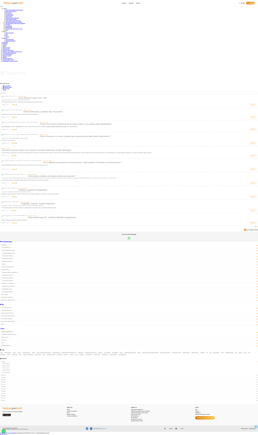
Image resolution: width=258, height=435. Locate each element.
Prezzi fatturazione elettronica (13, 20)
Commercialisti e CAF (8, 59)
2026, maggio (6, 363)
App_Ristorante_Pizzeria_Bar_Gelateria (15, 23)
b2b (236, 352)
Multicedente (8, 27)
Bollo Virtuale (3, 354)
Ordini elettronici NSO (10, 19)
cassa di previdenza (113, 354)
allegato (139, 352)
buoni (20, 354)
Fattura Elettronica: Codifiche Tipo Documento (43, 112)
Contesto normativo (72, 411)
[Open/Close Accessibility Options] (256, 427)
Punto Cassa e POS (136, 414)
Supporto (5, 38)
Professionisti (6, 49)
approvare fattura (216, 352)
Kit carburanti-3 (9, 14)
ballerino (240, 352)
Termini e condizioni (72, 416)
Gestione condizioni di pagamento (32, 190)
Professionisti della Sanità (9, 53)
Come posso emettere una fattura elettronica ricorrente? (51, 176)
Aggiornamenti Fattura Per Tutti (90, 352)
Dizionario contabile (6, 345)
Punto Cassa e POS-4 (10, 11)
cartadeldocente (105, 354)
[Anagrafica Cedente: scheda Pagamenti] (11, 202)
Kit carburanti (8, 26)
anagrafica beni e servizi (176, 352)
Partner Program (9, 33)
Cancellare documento (51, 354)
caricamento (82, 354)
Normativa (4, 340)
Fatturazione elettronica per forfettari (140, 411)
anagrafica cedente (186, 352)
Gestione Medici (6, 269)
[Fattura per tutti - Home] (13, 3)
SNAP (4, 264)
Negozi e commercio (8, 50)
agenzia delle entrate (56, 352)
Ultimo (256, 229)
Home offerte (7, 86)
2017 (3, 393)
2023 (3, 379)
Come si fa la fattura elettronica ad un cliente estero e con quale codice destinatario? (76, 124)
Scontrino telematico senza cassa (13, 28)
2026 (3, 361)
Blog (6, 35)
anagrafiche (202, 352)
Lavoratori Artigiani (7, 54)
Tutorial (7, 37)
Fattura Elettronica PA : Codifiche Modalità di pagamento (52, 217)
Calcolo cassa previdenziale (28, 354)
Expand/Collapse (256, 244)
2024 (3, 377)
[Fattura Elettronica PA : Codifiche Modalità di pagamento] (14, 216)
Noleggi (5, 57)
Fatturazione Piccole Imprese (9, 286)
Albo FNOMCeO (115, 352)
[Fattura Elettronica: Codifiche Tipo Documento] (12, 110)
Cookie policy (252, 428)
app (210, 352)
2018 (3, 391)
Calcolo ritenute (38, 354)
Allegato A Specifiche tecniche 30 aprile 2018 (150, 352)
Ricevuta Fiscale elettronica (12, 18)
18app (2, 352)
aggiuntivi (100, 352)
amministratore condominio (165, 352)
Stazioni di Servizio (7, 58)
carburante (66, 354)
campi (44, 354)
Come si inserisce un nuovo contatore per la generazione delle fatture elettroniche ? (75, 136)
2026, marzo (6, 367)
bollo (249, 352)
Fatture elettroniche (7, 247)
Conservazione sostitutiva (8, 255)
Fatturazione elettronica (7, 331)
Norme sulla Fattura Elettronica (9, 315)
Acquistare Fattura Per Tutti (8, 313)
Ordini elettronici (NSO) (7, 258)
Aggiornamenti (5, 337)
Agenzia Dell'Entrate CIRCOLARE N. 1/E (69, 352)
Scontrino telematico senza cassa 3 (14, 10)
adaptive (33, 352)
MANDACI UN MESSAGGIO (204, 418)
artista (222, 352)
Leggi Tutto (253, 104)
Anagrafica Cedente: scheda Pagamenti (38, 204)
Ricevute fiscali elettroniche (8, 266)
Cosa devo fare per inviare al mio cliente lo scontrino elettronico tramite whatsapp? (36, 150)
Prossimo (252, 229)
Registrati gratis (8, 87)
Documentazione (9, 39)
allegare (121, 352)
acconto (14, 352)
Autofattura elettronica (229, 352)
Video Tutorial (5, 294)
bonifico (8, 354)
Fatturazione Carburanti (8, 261)
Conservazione (9, 15)
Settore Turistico (7, 55)
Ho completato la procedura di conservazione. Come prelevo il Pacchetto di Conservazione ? (82, 162)
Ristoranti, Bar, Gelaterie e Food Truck (12, 51)
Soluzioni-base (6, 47)
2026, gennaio (6, 372)
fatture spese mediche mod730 (9, 300)
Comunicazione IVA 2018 (8, 277)
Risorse (138, 3)
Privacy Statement (11, 433)
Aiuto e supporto (107, 352)
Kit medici (7, 24)
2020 (3, 386)
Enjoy (6, 30)
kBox (3, 324)
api (207, 352)
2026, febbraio (6, 370)
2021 (3, 384)
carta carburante (89, 354)
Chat (5, 90)
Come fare (7, 88)
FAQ (6, 34)
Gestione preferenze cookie (202, 414)
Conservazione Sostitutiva (7, 297)
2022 (3, 382)
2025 (3, 375)
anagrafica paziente (194, 352)
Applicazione (8, 16)
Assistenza (198, 412)
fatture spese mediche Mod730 (9, 321)
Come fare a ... (5, 244)
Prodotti (124, 3)
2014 (3, 400)
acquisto (19, 352)
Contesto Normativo (10, 41)
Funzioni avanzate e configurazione (10, 272)
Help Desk (5, 42)
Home (4, 46)
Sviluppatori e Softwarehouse (10, 61)
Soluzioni (131, 3)
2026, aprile (6, 365)
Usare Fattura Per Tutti (7, 307)
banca (245, 352)
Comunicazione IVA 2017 (8, 275)
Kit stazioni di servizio (136, 419)
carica (76, 354)
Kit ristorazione (135, 416)
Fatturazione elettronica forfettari (13, 22)
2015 (3, 398)
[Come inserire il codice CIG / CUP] (9, 96)
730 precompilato (8, 352)
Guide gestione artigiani (8, 291)
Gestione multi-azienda (137, 420)
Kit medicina (134, 417)
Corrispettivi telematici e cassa (9, 253)
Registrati (5, 43)
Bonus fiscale (14, 354)
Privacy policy (244, 428)
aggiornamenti (80, 352)
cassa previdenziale (122, 354)
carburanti (71, 354)
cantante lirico (59, 354)
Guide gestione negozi (7, 288)
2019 (3, 388)
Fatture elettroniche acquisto (9, 250)
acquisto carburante (26, 352)
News (3, 342)
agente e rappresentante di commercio (44, 352)
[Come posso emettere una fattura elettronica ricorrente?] (14, 174)
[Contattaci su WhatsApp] (4, 431)
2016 (3, 395)
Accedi (4, 45)
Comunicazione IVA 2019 (8, 280)
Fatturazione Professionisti (8, 283)
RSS (257, 245)
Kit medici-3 (8, 12)
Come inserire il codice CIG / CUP (32, 98)
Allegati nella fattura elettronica (130, 352)
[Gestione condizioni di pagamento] (9, 188)
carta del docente (97, 354)
